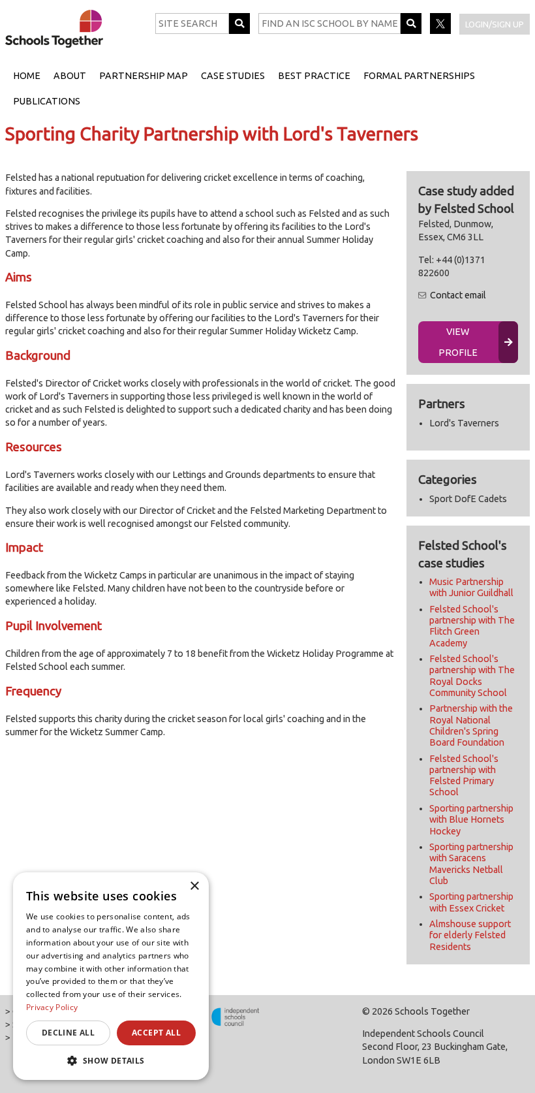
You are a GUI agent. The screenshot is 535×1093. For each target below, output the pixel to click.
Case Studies (233, 76)
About (70, 76)
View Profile (458, 342)
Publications (46, 101)
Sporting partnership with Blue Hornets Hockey (471, 819)
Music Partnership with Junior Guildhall (471, 587)
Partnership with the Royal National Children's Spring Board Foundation (471, 725)
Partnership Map (143, 76)
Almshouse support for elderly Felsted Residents (470, 935)
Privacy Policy (52, 1007)
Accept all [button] (156, 1032)
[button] (111, 1060)
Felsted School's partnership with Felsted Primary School (463, 775)
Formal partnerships (419, 76)
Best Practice (314, 76)
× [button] (194, 886)
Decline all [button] (68, 1032)
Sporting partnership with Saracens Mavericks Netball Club (471, 864)
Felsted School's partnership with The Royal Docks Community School (472, 676)
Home (26, 76)
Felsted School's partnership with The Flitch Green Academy (472, 626)
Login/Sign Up (494, 24)
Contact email (458, 295)
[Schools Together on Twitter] (441, 30)
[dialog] (111, 976)
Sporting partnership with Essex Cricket (471, 902)
